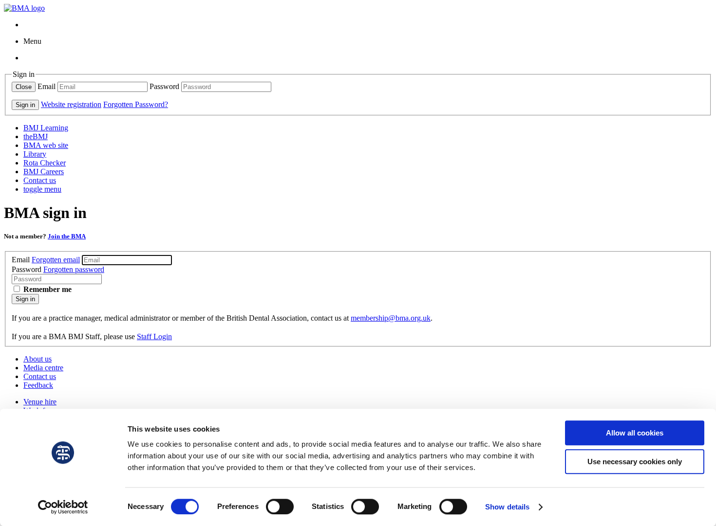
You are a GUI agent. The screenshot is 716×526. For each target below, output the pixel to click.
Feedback (38, 385)
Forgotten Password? (135, 104)
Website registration (71, 104)
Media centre (43, 367)
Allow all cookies (634, 433)
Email (47, 86)
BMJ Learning (45, 128)
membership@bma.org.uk (391, 318)
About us (37, 359)
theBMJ (35, 136)
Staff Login (154, 336)
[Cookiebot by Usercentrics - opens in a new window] (63, 507)
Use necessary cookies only (634, 461)
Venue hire (40, 402)
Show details (507, 507)
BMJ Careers (43, 171)
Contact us (39, 180)
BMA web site (45, 145)
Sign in (25, 299)
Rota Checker (44, 163)
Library (34, 154)
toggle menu (42, 189)
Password (164, 86)
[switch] (280, 506)
